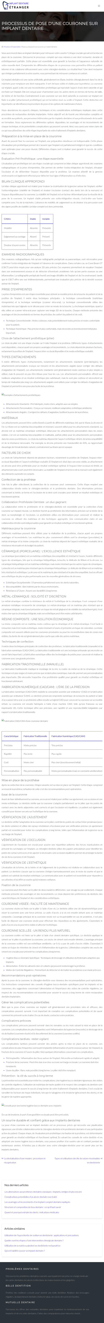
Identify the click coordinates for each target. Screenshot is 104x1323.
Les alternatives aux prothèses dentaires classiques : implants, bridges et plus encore (43, 1191)
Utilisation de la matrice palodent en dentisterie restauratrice (32, 1245)
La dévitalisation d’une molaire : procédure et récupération (25, 1160)
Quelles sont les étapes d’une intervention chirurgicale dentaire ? (33, 1240)
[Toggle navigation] (99, 6)
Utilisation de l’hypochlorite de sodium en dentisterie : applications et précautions (41, 1235)
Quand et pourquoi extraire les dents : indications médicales (31, 1212)
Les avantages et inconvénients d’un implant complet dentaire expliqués (37, 1202)
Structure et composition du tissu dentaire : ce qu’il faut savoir (32, 1207)
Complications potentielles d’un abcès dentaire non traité (30, 1197)
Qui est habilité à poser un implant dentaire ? (24, 1250)
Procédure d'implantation (12, 47)
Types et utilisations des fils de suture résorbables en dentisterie (77, 1160)
